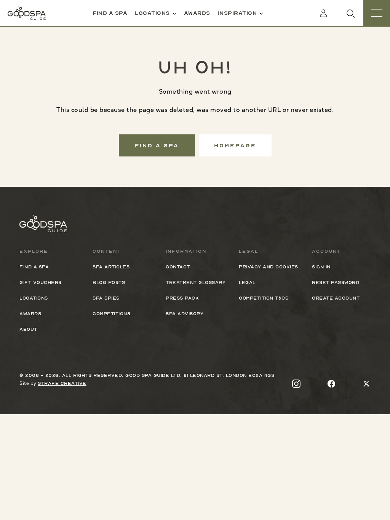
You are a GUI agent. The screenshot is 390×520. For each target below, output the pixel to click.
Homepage (235, 145)
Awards (197, 13)
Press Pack (182, 298)
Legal (247, 282)
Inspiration (237, 13)
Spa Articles (111, 267)
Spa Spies (106, 298)
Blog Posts (109, 282)
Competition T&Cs (263, 298)
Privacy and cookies (268, 267)
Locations (152, 13)
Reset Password (335, 282)
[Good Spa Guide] (27, 13)
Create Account (336, 298)
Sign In (321, 267)
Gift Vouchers (40, 282)
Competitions (111, 313)
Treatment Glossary (195, 282)
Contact (178, 267)
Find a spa (110, 13)
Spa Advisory (184, 313)
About (28, 329)
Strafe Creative (62, 383)
